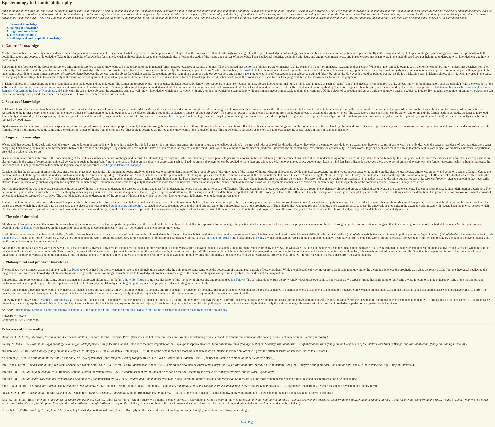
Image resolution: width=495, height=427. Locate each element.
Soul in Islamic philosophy (125, 205)
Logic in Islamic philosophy (123, 165)
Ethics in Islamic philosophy (49, 309)
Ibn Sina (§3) (133, 309)
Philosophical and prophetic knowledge (35, 38)
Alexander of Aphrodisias (53, 299)
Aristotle (249, 70)
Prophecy (78, 269)
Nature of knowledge (23, 24)
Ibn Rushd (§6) (114, 309)
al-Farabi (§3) (76, 309)
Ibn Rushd (224, 237)
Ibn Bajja (211, 237)
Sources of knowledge (23, 27)
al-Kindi (26, 227)
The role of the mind (22, 34)
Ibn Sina (174, 116)
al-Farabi (63, 90)
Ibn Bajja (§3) (94, 309)
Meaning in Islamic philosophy (208, 309)
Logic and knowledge (23, 31)
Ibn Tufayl (237, 279)
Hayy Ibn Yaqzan (135, 279)
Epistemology (22, 309)
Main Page (247, 422)
